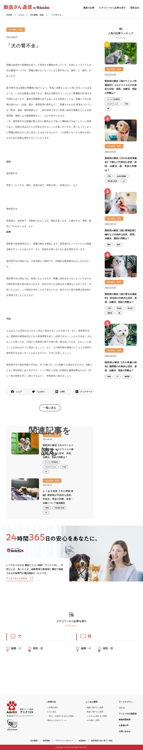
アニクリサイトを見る (16, 578)
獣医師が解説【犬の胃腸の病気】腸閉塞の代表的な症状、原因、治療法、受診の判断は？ (121, 366)
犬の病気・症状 (15, 30)
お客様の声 (124, 725)
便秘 (109, 376)
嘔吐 (109, 244)
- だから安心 (51, 712)
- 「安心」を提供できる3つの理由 (60, 716)
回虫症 (119, 308)
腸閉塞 (127, 376)
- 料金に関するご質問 (94, 712)
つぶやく (41, 391)
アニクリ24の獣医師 (128, 714)
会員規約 (82, 741)
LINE (62, 391)
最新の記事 (88, 8)
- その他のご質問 (93, 720)
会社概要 (34, 741)
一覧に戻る (49, 407)
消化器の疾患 (112, 181)
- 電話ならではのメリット (56, 720)
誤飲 (118, 244)
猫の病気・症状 (114, 69)
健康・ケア (13, 649)
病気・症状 (35, 649)
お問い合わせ (125, 731)
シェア (19, 391)
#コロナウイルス (50, 467)
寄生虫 (130, 308)
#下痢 (64, 467)
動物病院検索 (125, 719)
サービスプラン (126, 702)
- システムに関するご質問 (96, 716)
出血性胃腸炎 (121, 176)
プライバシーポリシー (64, 741)
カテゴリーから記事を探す (112, 8)
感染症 (110, 313)
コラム (122, 708)
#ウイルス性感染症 (51, 462)
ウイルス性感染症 (114, 99)
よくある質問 (91, 702)
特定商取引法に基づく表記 (102, 741)
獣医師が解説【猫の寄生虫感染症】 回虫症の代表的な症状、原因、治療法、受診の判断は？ (121, 298)
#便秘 (47, 508)
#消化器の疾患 (59, 508)
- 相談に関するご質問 (94, 707)
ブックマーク (86, 391)
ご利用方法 (51, 702)
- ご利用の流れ (52, 707)
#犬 (46, 471)
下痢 (126, 104)
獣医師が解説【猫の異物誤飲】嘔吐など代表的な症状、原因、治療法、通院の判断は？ (121, 234)
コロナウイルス (113, 104)
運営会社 (134, 8)
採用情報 (46, 741)
